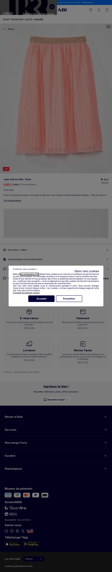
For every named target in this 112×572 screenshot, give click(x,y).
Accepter (41, 298)
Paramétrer (69, 298)
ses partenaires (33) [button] (29, 274)
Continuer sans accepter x (25, 269)
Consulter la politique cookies (26, 293)
